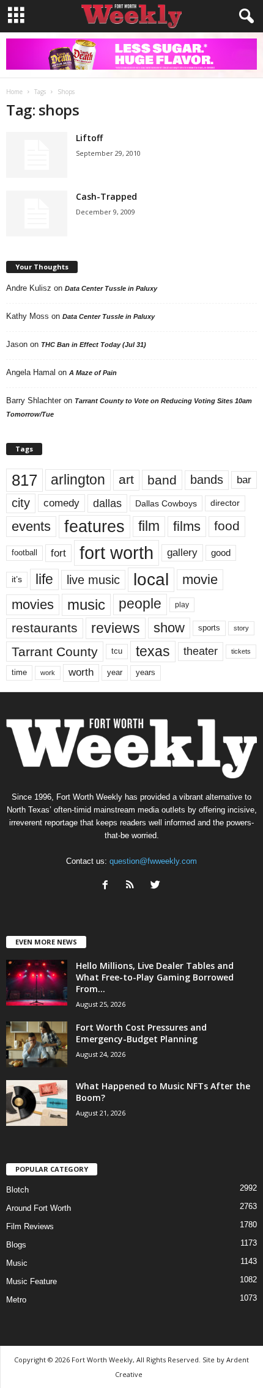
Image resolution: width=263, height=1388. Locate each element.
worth (81, 672)
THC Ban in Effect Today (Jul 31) (93, 344)
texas (153, 651)
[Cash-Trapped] (36, 213)
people (140, 604)
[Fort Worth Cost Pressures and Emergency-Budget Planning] (36, 1044)
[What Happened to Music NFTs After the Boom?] (36, 1103)
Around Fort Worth (38, 1208)
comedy (61, 503)
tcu (116, 651)
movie (200, 579)
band (162, 480)
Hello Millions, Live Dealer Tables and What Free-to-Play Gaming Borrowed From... (155, 977)
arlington (78, 480)
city (21, 503)
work (47, 672)
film (149, 526)
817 (24, 480)
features (94, 526)
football (24, 552)
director (225, 503)
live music (93, 579)
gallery (182, 552)
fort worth (117, 552)
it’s (17, 579)
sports (209, 628)
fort (58, 553)
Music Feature (31, 1281)
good (221, 553)
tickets (241, 651)
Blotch (17, 1189)
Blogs (16, 1244)
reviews (115, 628)
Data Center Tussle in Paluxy (111, 288)
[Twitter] (157, 886)
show (169, 627)
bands (206, 479)
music (86, 604)
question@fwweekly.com (153, 861)
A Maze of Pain (93, 372)
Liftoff (89, 138)
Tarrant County (55, 652)
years (145, 672)
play (182, 605)
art (126, 479)
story (241, 628)
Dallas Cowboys (166, 503)
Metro (16, 1299)
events (31, 526)
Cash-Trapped (106, 196)
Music (17, 1263)
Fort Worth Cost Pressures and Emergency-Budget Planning (141, 1033)
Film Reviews (30, 1226)
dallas (107, 503)
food (227, 526)
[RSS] (133, 886)
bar (244, 480)
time (19, 672)
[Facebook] (107, 886)
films (187, 526)
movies (33, 604)
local (151, 579)
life (44, 579)
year (114, 672)
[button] (244, 16)
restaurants (45, 628)
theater (200, 651)
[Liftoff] (36, 155)
